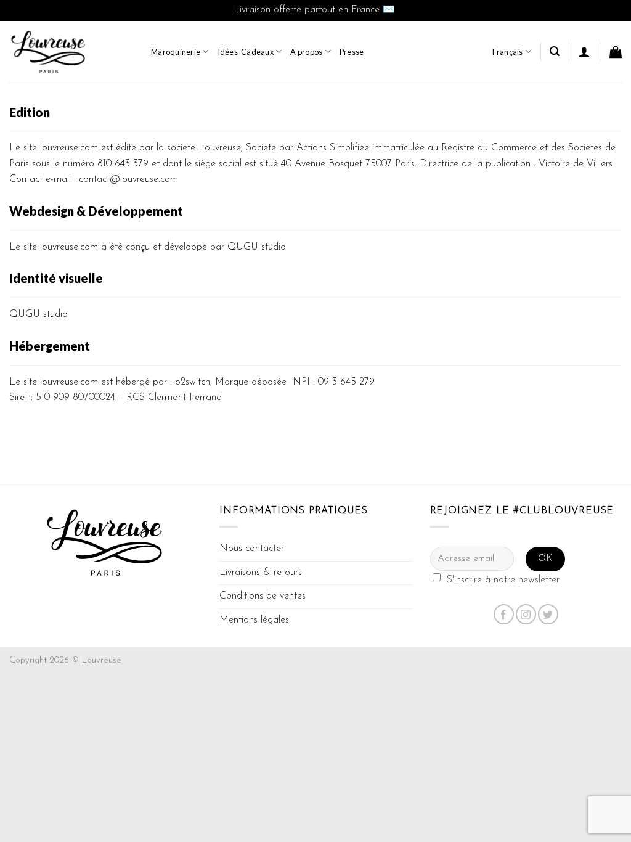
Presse (352, 52)
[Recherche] (555, 51)
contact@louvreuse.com (128, 179)
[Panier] (615, 51)
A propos (306, 52)
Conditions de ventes (262, 596)
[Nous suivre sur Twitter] (548, 614)
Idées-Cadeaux (246, 52)
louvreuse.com (69, 148)
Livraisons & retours (260, 573)
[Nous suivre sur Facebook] (504, 614)
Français (507, 52)
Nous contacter (251, 549)
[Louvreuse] (70, 52)
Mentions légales (254, 620)
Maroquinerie (175, 52)
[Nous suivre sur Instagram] (526, 614)
